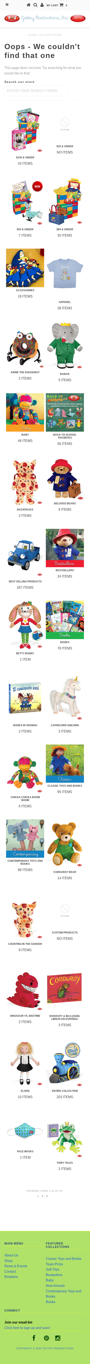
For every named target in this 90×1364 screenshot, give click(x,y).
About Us (11, 1255)
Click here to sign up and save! (27, 1328)
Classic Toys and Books (63, 1258)
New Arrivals (55, 1285)
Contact (10, 1271)
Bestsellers (54, 1275)
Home (32, 35)
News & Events (15, 1266)
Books (50, 1302)
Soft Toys (52, 1269)
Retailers (11, 1277)
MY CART (57, 5)
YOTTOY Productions (57, 1348)
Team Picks (54, 1264)
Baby (50, 1280)
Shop (8, 1261)
